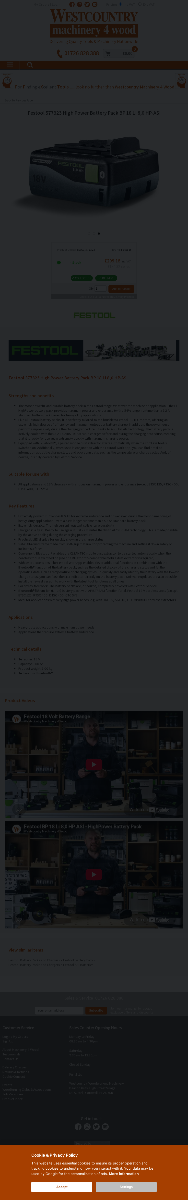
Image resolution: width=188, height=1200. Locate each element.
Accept (62, 1187)
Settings (126, 1187)
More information (124, 1174)
